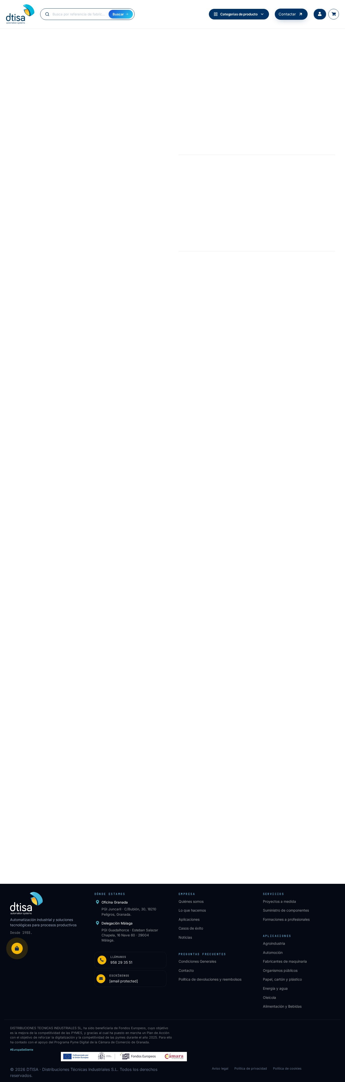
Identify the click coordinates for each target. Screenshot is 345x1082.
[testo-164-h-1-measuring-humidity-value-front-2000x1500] (297, 581)
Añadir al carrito (237, 229)
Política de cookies (287, 1068)
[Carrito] (334, 14)
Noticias (185, 937)
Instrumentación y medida (44, 39)
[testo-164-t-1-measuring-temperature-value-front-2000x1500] (214, 581)
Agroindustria (274, 943)
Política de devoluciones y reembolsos (210, 979)
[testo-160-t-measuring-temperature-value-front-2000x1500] (131, 581)
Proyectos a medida (279, 901)
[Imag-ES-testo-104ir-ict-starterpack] (47, 581)
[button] (47, 688)
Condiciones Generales (197, 961)
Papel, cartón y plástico (282, 979)
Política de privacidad (250, 1068)
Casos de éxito (191, 928)
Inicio (14, 39)
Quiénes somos (191, 901)
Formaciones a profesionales (286, 919)
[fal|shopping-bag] (17, 948)
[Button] (319, 14)
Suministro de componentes (286, 910)
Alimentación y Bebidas (282, 1006)
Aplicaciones (189, 919)
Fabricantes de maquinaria (285, 961)
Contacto (186, 970)
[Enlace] (130, 960)
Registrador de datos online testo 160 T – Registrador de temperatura (128, 639)
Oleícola (269, 997)
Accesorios (78, 39)
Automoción (273, 952)
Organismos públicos (280, 970)
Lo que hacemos (192, 910)
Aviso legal (220, 1068)
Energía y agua (275, 988)
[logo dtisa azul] (20, 14)
